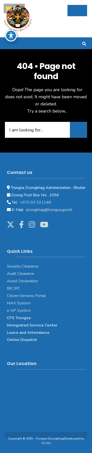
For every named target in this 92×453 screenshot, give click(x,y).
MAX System (18, 303)
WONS (46, 443)
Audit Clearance (20, 273)
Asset (12, 281)
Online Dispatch (22, 339)
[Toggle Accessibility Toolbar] (11, 36)
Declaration (27, 281)
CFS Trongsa (19, 318)
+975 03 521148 (35, 202)
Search (78, 129)
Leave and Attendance (29, 332)
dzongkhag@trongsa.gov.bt (48, 209)
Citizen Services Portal (26, 295)
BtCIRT (13, 288)
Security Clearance (23, 266)
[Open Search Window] (84, 43)
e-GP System (19, 310)
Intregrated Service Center (32, 325)
